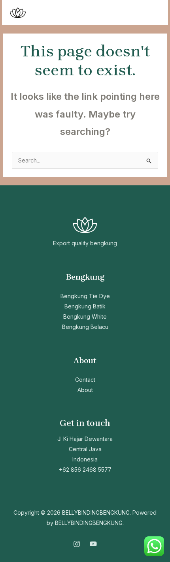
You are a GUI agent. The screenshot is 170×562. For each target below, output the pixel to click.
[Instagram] (76, 543)
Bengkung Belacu (85, 326)
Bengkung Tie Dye (85, 296)
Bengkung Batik (85, 306)
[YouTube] (93, 543)
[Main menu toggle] (152, 13)
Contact (85, 379)
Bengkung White (85, 316)
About (85, 389)
